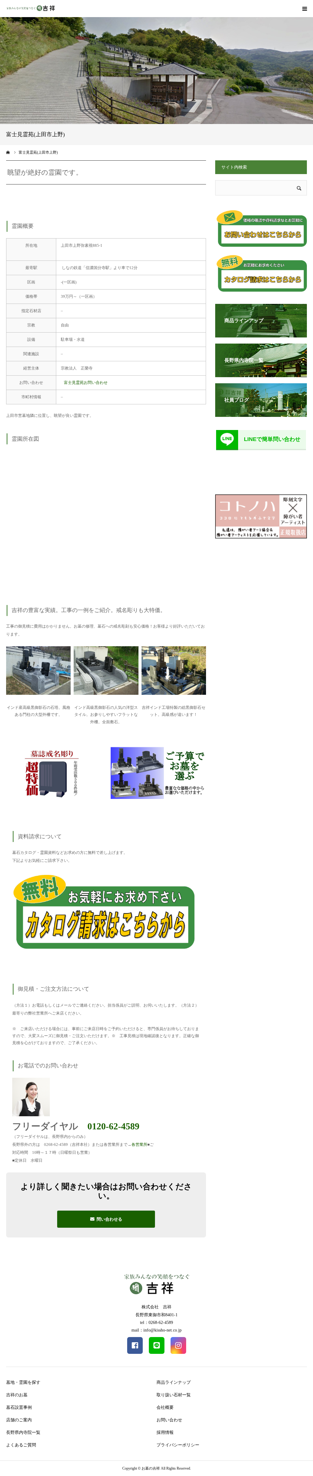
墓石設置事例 (19, 1407)
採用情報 (165, 1432)
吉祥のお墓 (17, 1395)
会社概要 (165, 1407)
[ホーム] (8, 152)
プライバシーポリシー (177, 1445)
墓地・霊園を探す (23, 1382)
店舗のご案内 (19, 1420)
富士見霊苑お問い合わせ (86, 382)
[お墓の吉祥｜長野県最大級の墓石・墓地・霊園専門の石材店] (30, 8)
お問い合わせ (169, 1420)
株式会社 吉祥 (156, 1307)
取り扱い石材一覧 (173, 1395)
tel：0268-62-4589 (156, 1322)
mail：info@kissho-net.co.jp (156, 1330)
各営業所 (139, 1144)
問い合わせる (109, 1219)
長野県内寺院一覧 (23, 1432)
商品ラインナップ (173, 1382)
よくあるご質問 (21, 1445)
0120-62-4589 (113, 1126)
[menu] (304, 8)
